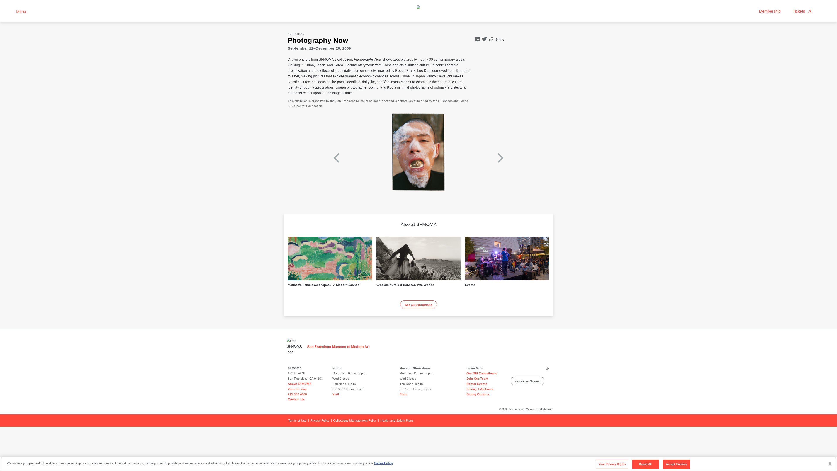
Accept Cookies (676, 464)
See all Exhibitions (418, 305)
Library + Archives (479, 389)
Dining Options (477, 394)
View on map (297, 389)
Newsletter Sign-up (527, 381)
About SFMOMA (299, 384)
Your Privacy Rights (612, 464)
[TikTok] (547, 370)
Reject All (645, 464)
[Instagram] (522, 370)
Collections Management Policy (354, 420)
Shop (403, 394)
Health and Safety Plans (396, 420)
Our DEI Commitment (481, 373)
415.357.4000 (297, 394)
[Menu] (10, 11)
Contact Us (296, 399)
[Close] (830, 463)
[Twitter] (530, 370)
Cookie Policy (383, 463)
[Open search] (819, 11)
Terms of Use (297, 420)
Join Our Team (477, 378)
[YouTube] (513, 370)
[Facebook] (538, 370)
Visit (335, 394)
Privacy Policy (319, 420)
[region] (418, 464)
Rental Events (476, 384)
